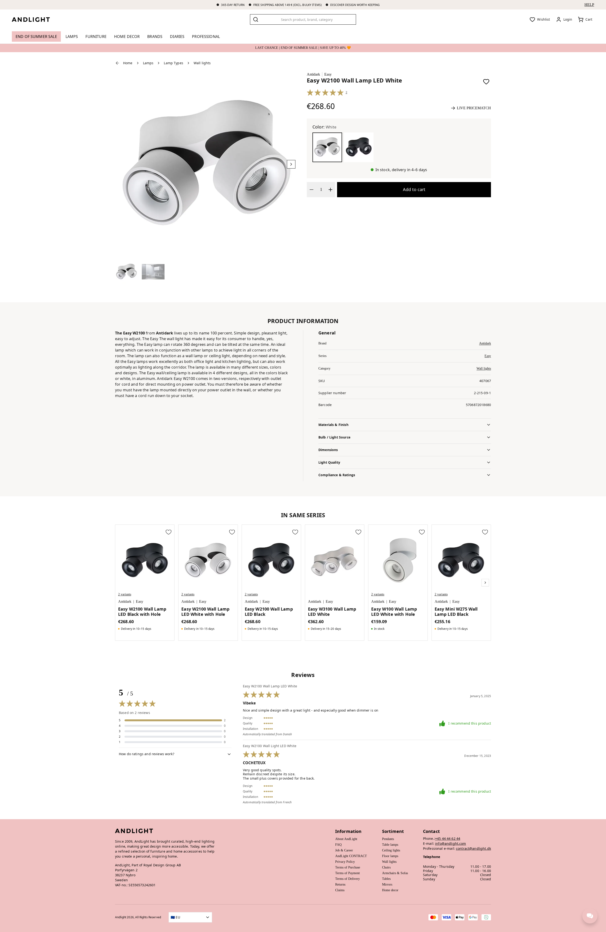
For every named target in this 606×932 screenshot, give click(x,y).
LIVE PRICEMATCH (474, 108)
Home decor (390, 890)
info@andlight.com (450, 843)
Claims (339, 890)
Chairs (386, 867)
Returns (340, 884)
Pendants (388, 839)
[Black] (359, 147)
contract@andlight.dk (473, 848)
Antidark (313, 74)
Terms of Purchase (347, 867)
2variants (124, 594)
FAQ (338, 844)
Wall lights (484, 368)
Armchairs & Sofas (395, 873)
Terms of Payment (347, 873)
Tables (386, 879)
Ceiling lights (391, 850)
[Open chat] (589, 915)
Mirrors (387, 884)
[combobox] (303, 19)
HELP (589, 5)
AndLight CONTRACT (351, 856)
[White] (327, 147)
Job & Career (344, 850)
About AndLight (346, 839)
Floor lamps (390, 856)
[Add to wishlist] (486, 81)
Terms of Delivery (347, 879)
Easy (328, 74)
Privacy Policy (345, 861)
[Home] (34, 19)
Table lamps (390, 844)
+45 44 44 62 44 (447, 838)
